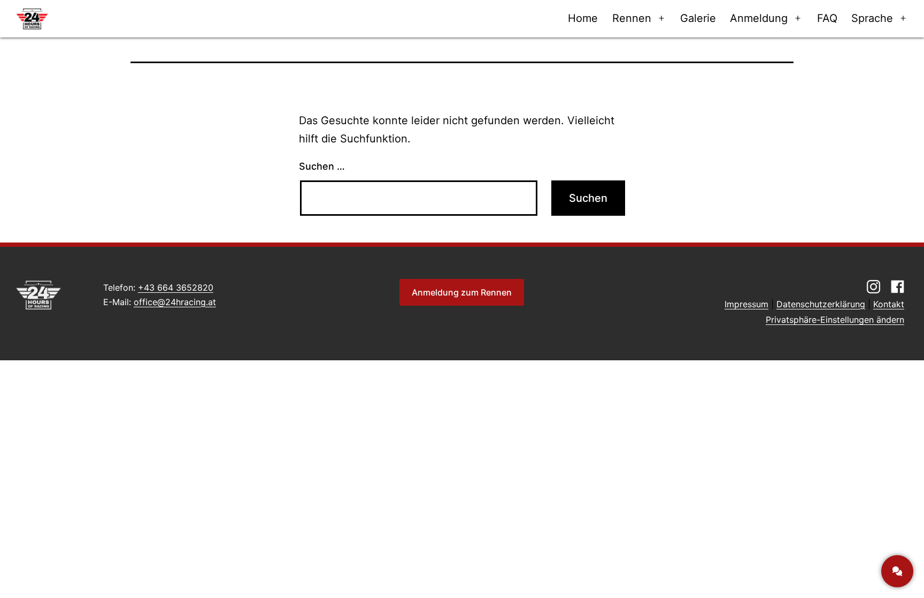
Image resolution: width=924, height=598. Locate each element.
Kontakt (888, 304)
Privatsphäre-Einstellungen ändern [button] (835, 319)
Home (583, 18)
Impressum (746, 304)
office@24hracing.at (175, 302)
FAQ (827, 18)
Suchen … (322, 166)
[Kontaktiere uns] (897, 571)
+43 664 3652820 (175, 287)
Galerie (698, 18)
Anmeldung (759, 18)
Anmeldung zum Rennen (462, 292)
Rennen (631, 18)
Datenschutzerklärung (820, 304)
